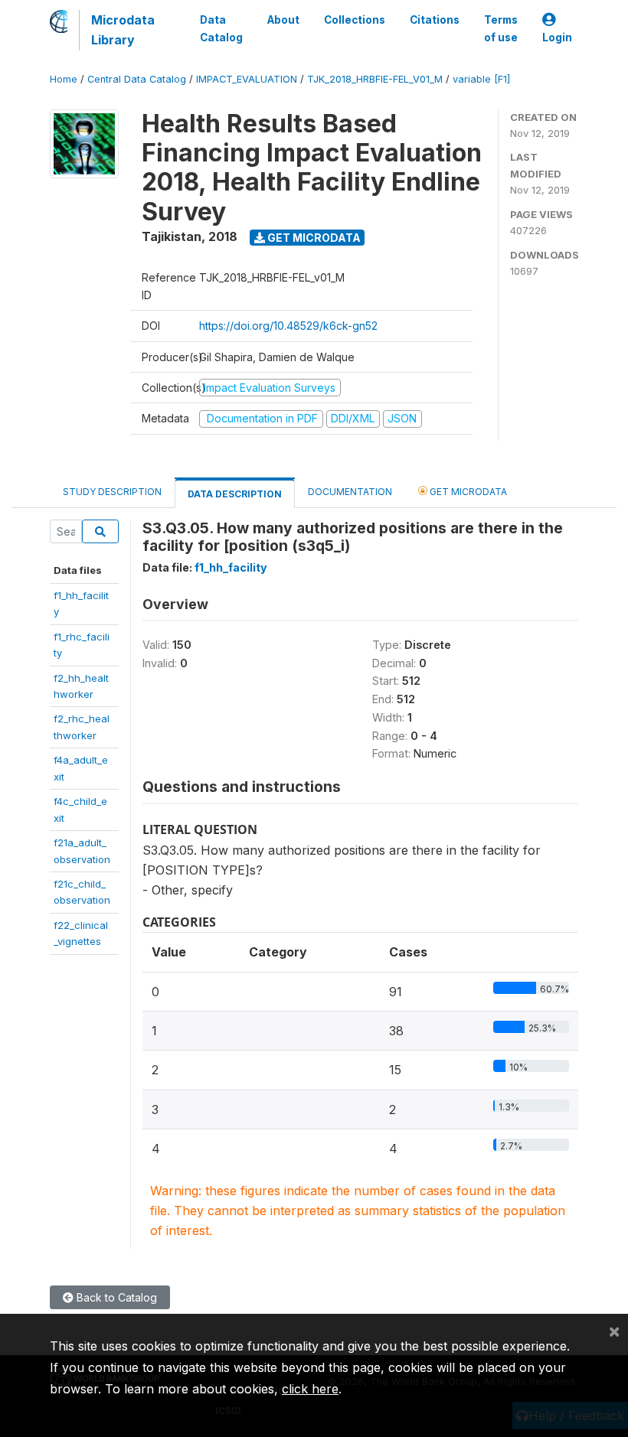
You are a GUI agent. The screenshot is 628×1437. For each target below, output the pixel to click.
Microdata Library (123, 29)
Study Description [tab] (112, 491)
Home (63, 79)
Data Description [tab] (235, 494)
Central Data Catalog (136, 79)
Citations (435, 20)
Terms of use (501, 28)
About (283, 20)
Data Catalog (221, 28)
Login (557, 37)
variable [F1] (481, 79)
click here (310, 1388)
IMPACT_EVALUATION (246, 79)
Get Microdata (313, 237)
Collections (354, 20)
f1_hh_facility (231, 567)
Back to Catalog (115, 1297)
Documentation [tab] (350, 491)
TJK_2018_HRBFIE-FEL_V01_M (375, 79)
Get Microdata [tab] (467, 491)
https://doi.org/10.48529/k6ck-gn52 (288, 325)
